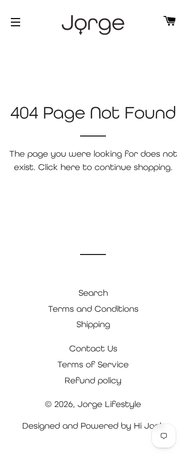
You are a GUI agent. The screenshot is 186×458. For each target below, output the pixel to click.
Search (93, 292)
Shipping (93, 324)
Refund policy (93, 380)
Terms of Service (93, 364)
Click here (59, 167)
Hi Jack (149, 425)
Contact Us (93, 348)
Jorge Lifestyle (109, 404)
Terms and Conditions (93, 308)
